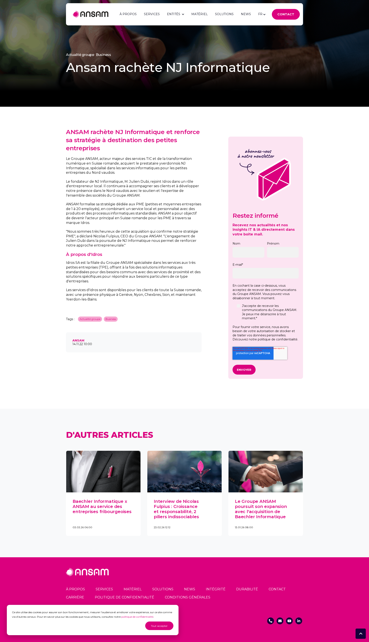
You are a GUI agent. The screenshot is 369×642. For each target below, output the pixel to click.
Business (218, 29)
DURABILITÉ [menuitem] (247, 589)
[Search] (297, 29)
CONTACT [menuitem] (277, 589)
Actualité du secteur (279, 29)
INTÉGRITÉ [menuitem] (216, 589)
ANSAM (78, 340)
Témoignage (236, 29)
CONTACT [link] (285, 14)
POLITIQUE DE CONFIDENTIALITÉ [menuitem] (124, 597)
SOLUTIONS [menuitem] (162, 589)
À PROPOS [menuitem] (75, 589)
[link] (90, 14)
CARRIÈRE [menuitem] (75, 597)
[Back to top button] (361, 634)
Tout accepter (159, 625)
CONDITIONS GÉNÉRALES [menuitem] (187, 597)
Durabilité (255, 29)
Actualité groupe (197, 29)
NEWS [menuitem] (189, 589)
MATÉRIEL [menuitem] (133, 589)
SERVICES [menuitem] (104, 589)
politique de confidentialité (137, 616)
